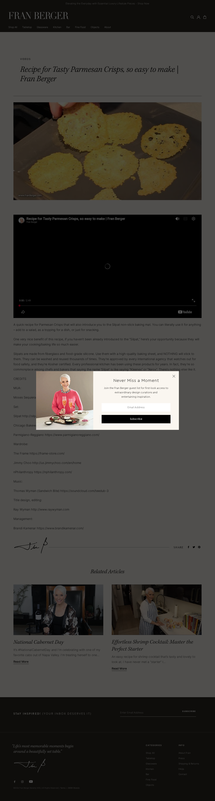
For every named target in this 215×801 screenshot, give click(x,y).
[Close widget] (174, 376)
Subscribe (136, 419)
